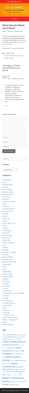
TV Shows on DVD (8, 315)
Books (4, 182)
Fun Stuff (5, 213)
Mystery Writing (7, 257)
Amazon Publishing (20, 334)
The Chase (5, 281)
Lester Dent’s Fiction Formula (13, 55)
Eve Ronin (5, 199)
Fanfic (4, 204)
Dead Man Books (7, 192)
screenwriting (8, 366)
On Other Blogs (9, 53)
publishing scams (20, 360)
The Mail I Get (6, 291)
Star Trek (15, 369)
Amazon (13, 335)
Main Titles (6, 233)
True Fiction (6, 310)
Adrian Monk (5, 334)
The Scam (5, 295)
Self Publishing (7, 274)
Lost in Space (8, 58)
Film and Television (8, 209)
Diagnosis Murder (8, 194)
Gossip (4, 216)
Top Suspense (7, 305)
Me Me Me (5, 238)
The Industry (6, 286)
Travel (4, 308)
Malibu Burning (7, 235)
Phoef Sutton (12, 360)
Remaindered (6, 264)
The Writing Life (7, 300)
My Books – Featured (9, 252)
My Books (5, 250)
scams (14, 363)
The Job (5, 288)
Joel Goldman (16, 351)
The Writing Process (8, 303)
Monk (9, 357)
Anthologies (4, 337)
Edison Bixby (6, 197)
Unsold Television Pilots (10, 317)
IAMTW (4, 221)
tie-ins (12, 375)
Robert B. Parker (6, 363)
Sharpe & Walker (7, 276)
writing (17, 384)
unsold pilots (12, 384)
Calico (13, 339)
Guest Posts (6, 218)
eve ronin (13, 345)
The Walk (5, 298)
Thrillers (8, 375)
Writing (4, 322)
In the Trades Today (8, 223)
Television (5, 279)
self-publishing (19, 367)
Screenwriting (6, 271)
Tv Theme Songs (20, 381)
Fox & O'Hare (11, 348)
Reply (6, 105)
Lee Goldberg (14, 7)
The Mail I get (17, 371)
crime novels (18, 339)
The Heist (5, 283)
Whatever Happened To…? (10, 320)
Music (4, 245)
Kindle (4, 226)
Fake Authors (21, 345)
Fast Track (5, 206)
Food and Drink (7, 211)
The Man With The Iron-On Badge (13, 293)
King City (5, 228)
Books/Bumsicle (7, 185)
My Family (5, 255)
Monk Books (6, 240)
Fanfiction (4, 348)
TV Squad (13, 48)
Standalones (7, 369)
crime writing (9, 341)
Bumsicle (5, 187)
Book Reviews (6, 180)
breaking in (9, 339)
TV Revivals (6, 312)
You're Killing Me (7, 324)
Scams (4, 269)
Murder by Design (8, 242)
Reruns (4, 267)
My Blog (5, 247)
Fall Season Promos (8, 201)
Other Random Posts (9, 262)
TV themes (12, 381)
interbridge (24, 390)
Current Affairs (7, 189)
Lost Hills (15, 354)
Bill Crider (11, 337)
